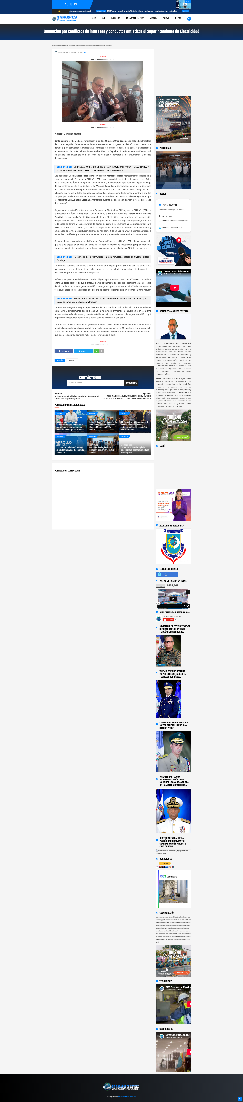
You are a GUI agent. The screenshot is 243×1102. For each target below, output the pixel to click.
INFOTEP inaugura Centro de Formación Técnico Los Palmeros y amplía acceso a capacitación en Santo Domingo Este (119, 11)
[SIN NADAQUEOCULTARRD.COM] (121, 1091)
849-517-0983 (167, 216)
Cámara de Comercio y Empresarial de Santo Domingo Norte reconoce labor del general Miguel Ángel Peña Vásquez (103, 426)
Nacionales (72, 360)
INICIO (94, 18)
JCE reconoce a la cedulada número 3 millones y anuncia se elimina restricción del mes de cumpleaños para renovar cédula (134, 426)
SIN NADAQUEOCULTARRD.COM (127, 1096)
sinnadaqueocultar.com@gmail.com (175, 221)
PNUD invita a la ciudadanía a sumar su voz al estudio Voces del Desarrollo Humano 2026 (70, 450)
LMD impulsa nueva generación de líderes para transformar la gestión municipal (101, 450)
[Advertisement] (163, 52)
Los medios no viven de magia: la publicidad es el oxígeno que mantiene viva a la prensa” (135, 450)
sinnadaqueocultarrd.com (172, 227)
